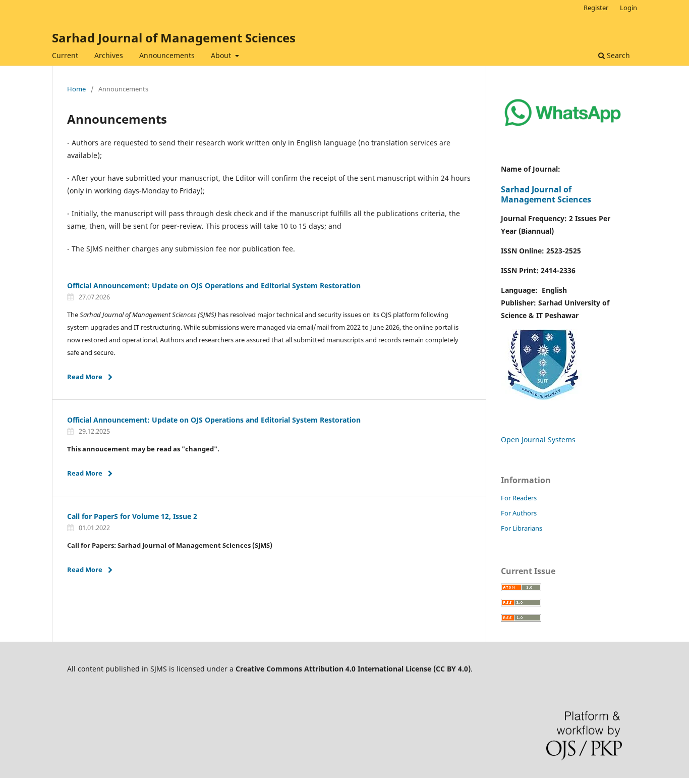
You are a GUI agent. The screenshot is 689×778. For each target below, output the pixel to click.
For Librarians (521, 528)
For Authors (519, 512)
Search (617, 55)
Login (628, 7)
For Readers (519, 497)
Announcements (167, 55)
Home (76, 88)
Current (65, 55)
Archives (108, 55)
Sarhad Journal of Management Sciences (174, 37)
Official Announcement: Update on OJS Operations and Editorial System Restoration (214, 285)
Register (596, 7)
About (222, 55)
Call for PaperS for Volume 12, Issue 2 (132, 516)
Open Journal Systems (538, 439)
